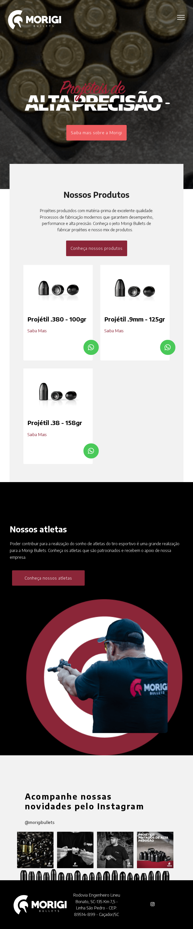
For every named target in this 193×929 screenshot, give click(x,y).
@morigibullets (40, 822)
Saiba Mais (37, 330)
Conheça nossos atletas (48, 578)
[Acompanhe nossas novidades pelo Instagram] (37, 849)
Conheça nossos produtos (97, 248)
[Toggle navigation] (181, 17)
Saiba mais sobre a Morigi (96, 132)
